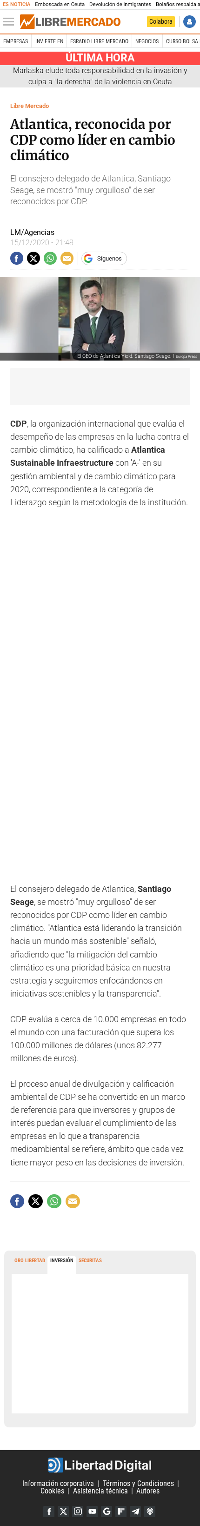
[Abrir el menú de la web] (11, 22)
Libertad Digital (100, 1465)
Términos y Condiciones (138, 1483)
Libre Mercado (29, 105)
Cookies (52, 1490)
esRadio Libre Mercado (99, 41)
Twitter (63, 1511)
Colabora (161, 21)
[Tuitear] (33, 258)
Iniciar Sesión (189, 21)
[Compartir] (16, 258)
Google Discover (106, 1511)
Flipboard (121, 1511)
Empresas (15, 41)
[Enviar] (50, 258)
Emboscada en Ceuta (60, 4)
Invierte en (49, 41)
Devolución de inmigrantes (120, 4)
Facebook (48, 1511)
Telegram (135, 1511)
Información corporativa (58, 1483)
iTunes (149, 1511)
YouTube (92, 1511)
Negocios (147, 41)
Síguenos (109, 258)
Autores (148, 1490)
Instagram (77, 1511)
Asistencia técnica (100, 1490)
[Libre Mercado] (70, 21)
